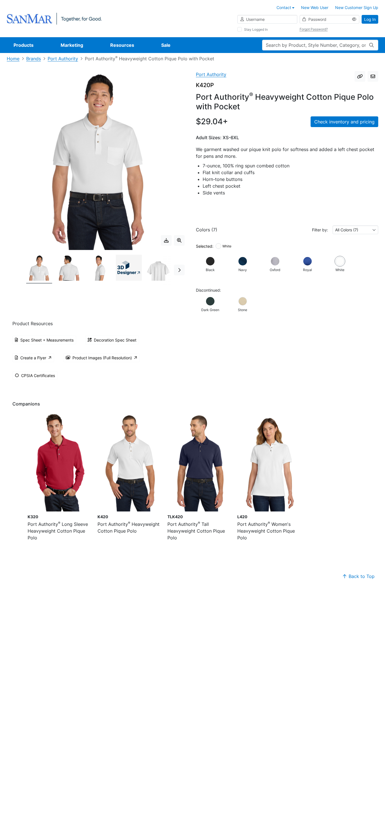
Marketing (72, 45)
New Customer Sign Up (356, 7)
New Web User (314, 7)
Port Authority (63, 58)
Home (13, 58)
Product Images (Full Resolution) (102, 357)
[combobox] (355, 230)
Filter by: (320, 229)
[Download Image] (166, 240)
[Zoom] (179, 240)
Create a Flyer (33, 357)
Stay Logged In (256, 29)
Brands (33, 58)
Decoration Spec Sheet (115, 340)
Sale (166, 45)
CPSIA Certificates (38, 375)
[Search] (371, 45)
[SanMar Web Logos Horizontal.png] (54, 18)
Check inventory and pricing (344, 122)
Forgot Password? (314, 29)
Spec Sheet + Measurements (47, 340)
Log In (370, 19)
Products (24, 45)
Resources (122, 45)
